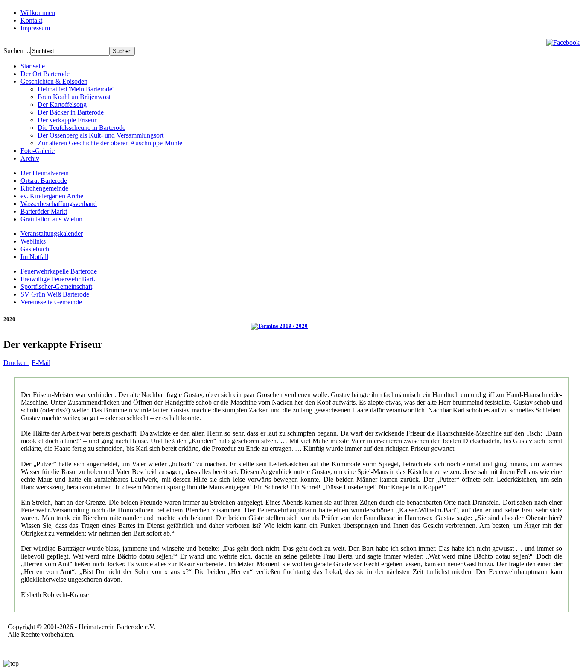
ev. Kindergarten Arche (51, 196)
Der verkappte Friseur (67, 120)
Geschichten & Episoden (53, 81)
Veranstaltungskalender (51, 233)
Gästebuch (34, 249)
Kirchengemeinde (44, 188)
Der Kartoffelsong (62, 104)
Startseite (32, 66)
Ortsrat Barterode (43, 180)
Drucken (16, 362)
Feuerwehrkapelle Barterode (58, 271)
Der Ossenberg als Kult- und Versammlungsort (100, 135)
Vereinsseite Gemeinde (51, 302)
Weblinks (33, 241)
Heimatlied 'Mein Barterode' (76, 89)
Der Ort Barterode (45, 73)
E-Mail (41, 362)
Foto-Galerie (37, 150)
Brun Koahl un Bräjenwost (74, 96)
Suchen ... (16, 50)
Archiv (29, 158)
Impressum (35, 28)
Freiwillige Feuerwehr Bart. (57, 279)
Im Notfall (34, 256)
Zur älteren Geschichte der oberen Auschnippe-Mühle (110, 143)
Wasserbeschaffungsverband (58, 203)
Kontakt (31, 20)
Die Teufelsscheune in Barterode (81, 127)
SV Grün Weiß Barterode (54, 294)
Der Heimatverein (44, 173)
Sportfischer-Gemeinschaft (56, 286)
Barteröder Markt (43, 211)
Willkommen (37, 12)
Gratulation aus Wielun (51, 219)
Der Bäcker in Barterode (71, 112)
